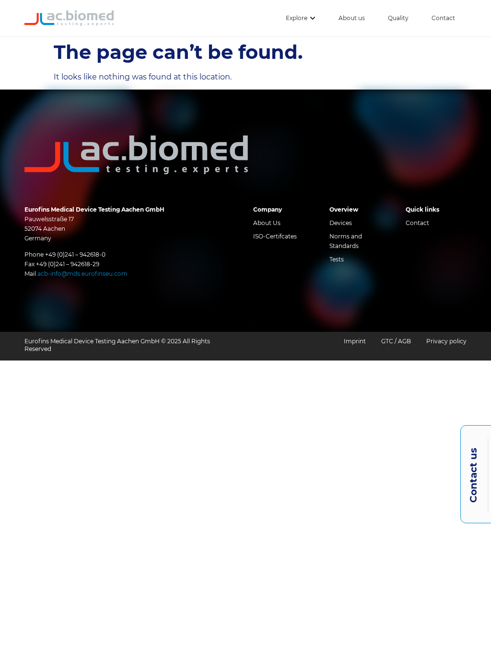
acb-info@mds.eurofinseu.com (82, 273)
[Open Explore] (313, 18)
